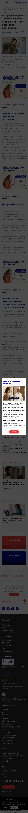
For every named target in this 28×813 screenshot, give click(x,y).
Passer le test (14, 431)
